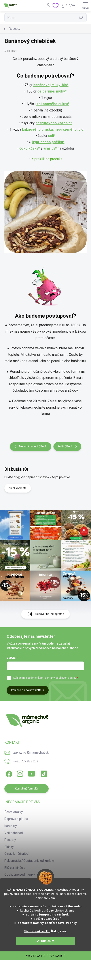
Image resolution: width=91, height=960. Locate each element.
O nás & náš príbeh (17, 853)
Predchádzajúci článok (33, 446)
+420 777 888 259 (25, 761)
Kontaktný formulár (26, 788)
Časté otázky (13, 812)
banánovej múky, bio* (50, 85)
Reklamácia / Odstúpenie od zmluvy (29, 860)
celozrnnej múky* (51, 91)
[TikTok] (43, 773)
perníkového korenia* (54, 123)
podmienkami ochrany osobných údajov (52, 677)
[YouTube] (31, 773)
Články (9, 847)
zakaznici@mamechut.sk (31, 752)
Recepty (10, 839)
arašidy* (50, 148)
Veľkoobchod (13, 833)
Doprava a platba (16, 819)
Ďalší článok (65, 446)
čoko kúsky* (29, 148)
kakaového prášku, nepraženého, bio (52, 129)
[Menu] (85, 5)
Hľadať (81, 17)
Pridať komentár (17, 488)
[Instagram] (19, 773)
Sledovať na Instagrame (49, 613)
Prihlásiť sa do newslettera (27, 690)
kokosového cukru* (52, 104)
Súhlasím (47, 941)
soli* (51, 135)
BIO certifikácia (14, 867)
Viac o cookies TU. (37, 931)
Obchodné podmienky (19, 874)
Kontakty (10, 826)
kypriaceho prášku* (48, 142)
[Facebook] (8, 773)
